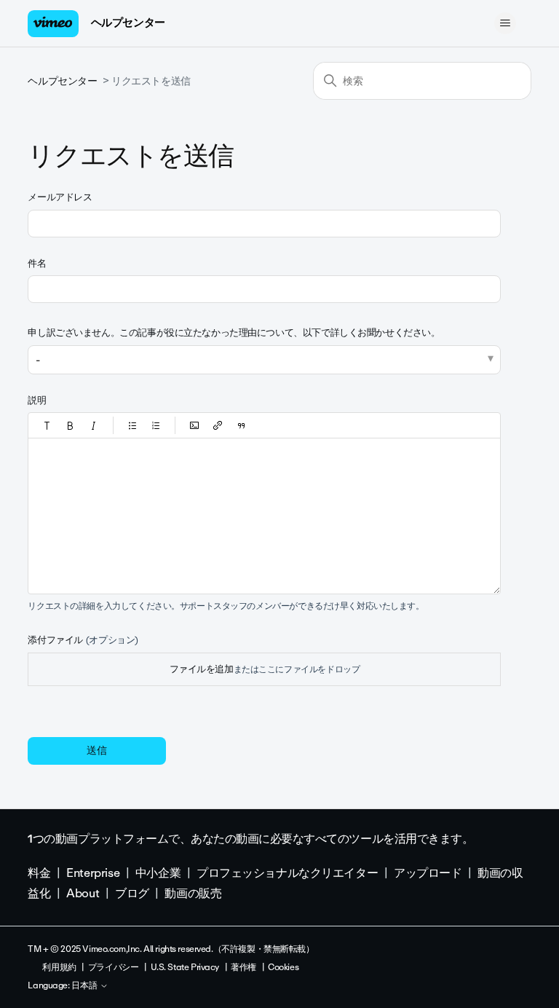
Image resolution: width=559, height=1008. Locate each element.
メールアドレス (60, 197)
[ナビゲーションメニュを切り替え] (505, 23)
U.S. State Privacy (185, 967)
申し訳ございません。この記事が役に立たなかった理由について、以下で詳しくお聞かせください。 (234, 332)
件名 (37, 263)
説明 (37, 400)
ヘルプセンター (128, 23)
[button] (47, 425)
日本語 (85, 986)
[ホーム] (53, 23)
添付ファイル (83, 639)
